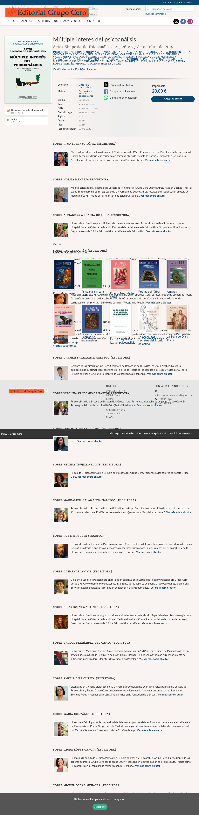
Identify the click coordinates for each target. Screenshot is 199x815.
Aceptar (100, 806)
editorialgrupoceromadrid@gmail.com (174, 395)
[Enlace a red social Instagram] (190, 21)
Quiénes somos (133, 9)
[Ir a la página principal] (51, 11)
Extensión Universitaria (85, 86)
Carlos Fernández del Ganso (92, 61)
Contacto (93, 21)
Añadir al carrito (173, 99)
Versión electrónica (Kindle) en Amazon (74, 69)
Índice (15, 120)
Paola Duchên (170, 52)
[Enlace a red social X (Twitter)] (176, 21)
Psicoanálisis (85, 91)
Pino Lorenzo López (68, 52)
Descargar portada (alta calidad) (27, 111)
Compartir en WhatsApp (123, 98)
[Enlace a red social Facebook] (183, 21)
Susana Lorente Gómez (104, 56)
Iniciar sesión (185, 2)
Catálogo (26, 21)
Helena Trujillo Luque (141, 56)
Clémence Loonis (124, 59)
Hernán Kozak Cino (103, 54)
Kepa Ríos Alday (152, 59)
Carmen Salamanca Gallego (142, 54)
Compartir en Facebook (122, 91)
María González (161, 61)
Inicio (11, 21)
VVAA (117, 63)
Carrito (168, 2)
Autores (44, 21)
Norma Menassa (98, 52)
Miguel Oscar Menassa (94, 63)
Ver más (58, 244)
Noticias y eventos (67, 21)
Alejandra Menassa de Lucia (134, 52)
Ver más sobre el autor (157, 160)
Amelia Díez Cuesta (132, 61)
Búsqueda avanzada (155, 14)
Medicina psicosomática (86, 94)
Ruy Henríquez (97, 59)
